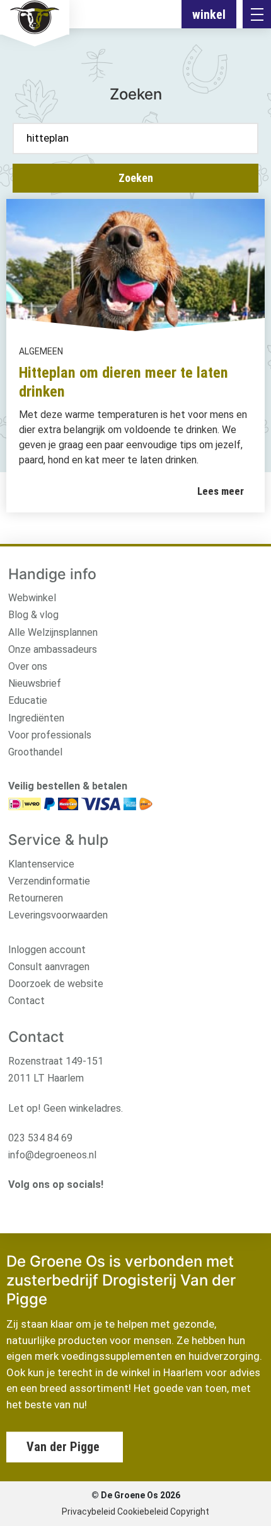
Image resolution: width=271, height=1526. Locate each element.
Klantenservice (41, 864)
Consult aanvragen (48, 967)
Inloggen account (47, 950)
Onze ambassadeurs (52, 649)
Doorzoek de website (55, 984)
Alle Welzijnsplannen (53, 632)
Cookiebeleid (142, 1511)
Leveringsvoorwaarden (58, 915)
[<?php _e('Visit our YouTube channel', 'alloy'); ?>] (53, 1205)
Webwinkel (32, 598)
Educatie (27, 700)
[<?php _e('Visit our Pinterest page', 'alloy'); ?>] (72, 1205)
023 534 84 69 (40, 1138)
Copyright (189, 1511)
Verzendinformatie (49, 881)
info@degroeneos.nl (52, 1155)
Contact (26, 1001)
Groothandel (35, 752)
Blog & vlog (33, 615)
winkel (209, 14)
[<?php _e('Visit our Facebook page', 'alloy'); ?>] (34, 1205)
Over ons (27, 666)
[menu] (257, 14)
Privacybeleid (88, 1511)
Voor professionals (49, 735)
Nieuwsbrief (34, 683)
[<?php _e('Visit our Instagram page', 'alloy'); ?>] (14, 1205)
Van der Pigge (63, 1446)
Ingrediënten (36, 718)
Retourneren (35, 898)
